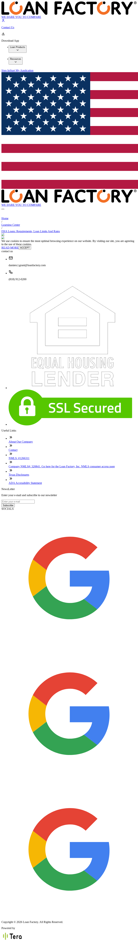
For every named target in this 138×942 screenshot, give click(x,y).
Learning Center (10, 224)
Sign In (5, 70)
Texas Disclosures (19, 474)
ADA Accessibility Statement (25, 482)
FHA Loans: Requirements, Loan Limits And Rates (30, 231)
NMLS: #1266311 (19, 458)
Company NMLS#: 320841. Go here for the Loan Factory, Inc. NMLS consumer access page (62, 466)
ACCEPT (25, 247)
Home (4, 218)
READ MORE (10, 247)
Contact (13, 449)
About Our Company (21, 441)
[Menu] (2, 209)
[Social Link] (69, 644)
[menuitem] (18, 49)
